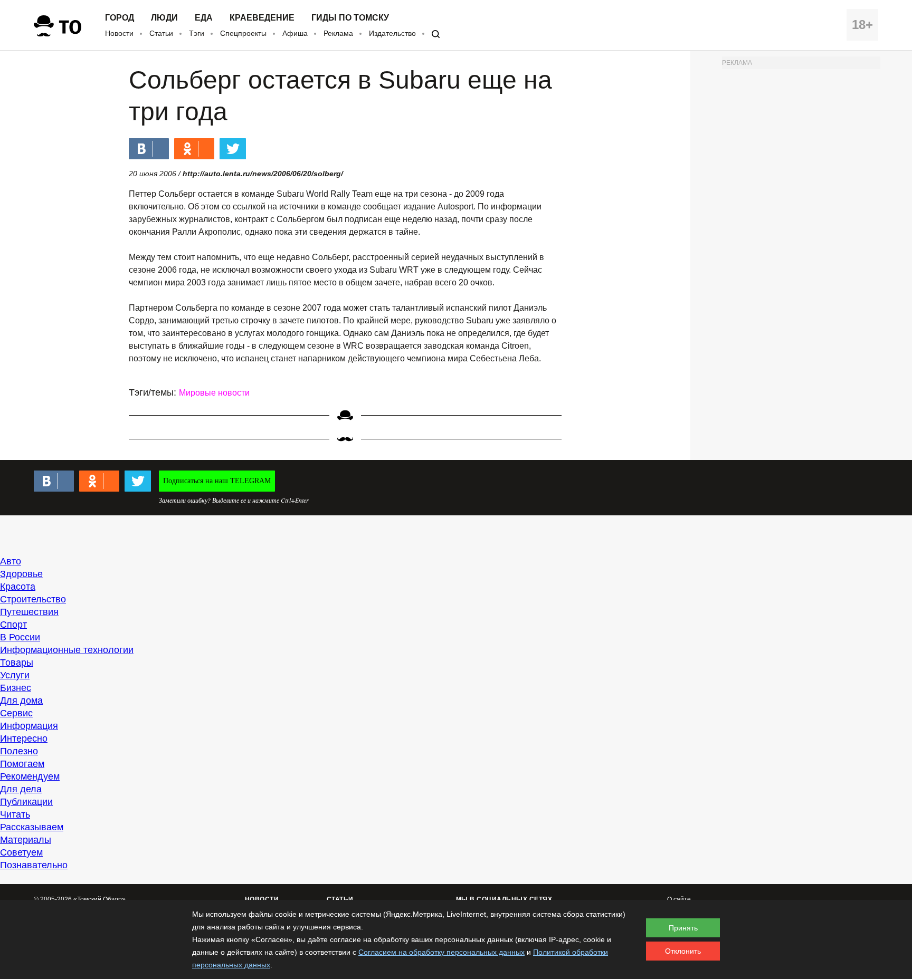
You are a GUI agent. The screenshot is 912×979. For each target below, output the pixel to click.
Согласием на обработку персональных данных (441, 952)
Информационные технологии (67, 650)
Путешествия (29, 612)
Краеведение (262, 18)
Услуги (15, 675)
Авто (10, 561)
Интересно (24, 738)
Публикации (26, 801)
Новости (119, 33)
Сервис (16, 713)
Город (119, 18)
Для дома (21, 700)
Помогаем (22, 764)
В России (20, 637)
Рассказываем (31, 827)
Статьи (161, 33)
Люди (164, 18)
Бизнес (15, 688)
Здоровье (21, 574)
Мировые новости (214, 392)
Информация (29, 726)
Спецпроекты (243, 33)
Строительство (33, 599)
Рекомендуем (30, 776)
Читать (15, 814)
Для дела (21, 789)
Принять (683, 928)
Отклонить (683, 951)
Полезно (19, 751)
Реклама (338, 33)
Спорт (13, 624)
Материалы (25, 839)
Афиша (295, 33)
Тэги (196, 33)
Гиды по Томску (350, 18)
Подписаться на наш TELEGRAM (217, 481)
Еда (204, 18)
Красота (17, 586)
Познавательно (34, 865)
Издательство (392, 33)
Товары (16, 662)
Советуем (21, 852)
